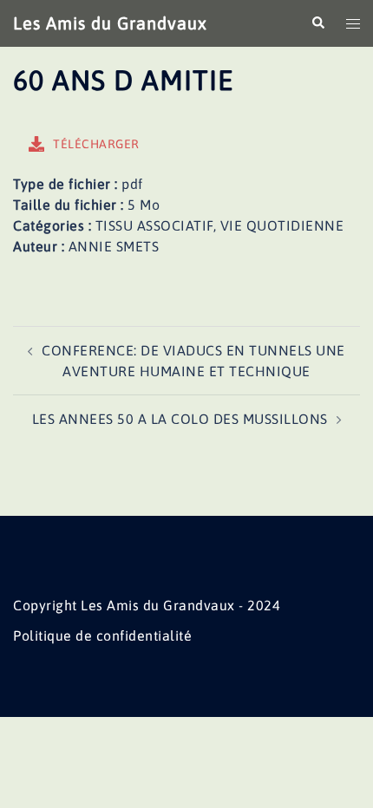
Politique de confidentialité (102, 635)
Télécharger (96, 144)
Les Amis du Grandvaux (110, 23)
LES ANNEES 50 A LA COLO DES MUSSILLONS (180, 419)
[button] (317, 23)
